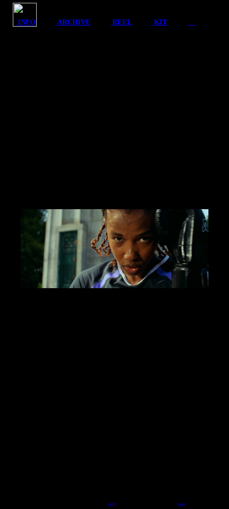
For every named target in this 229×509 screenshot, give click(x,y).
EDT (181, 505)
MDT (112, 505)
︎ (191, 22)
